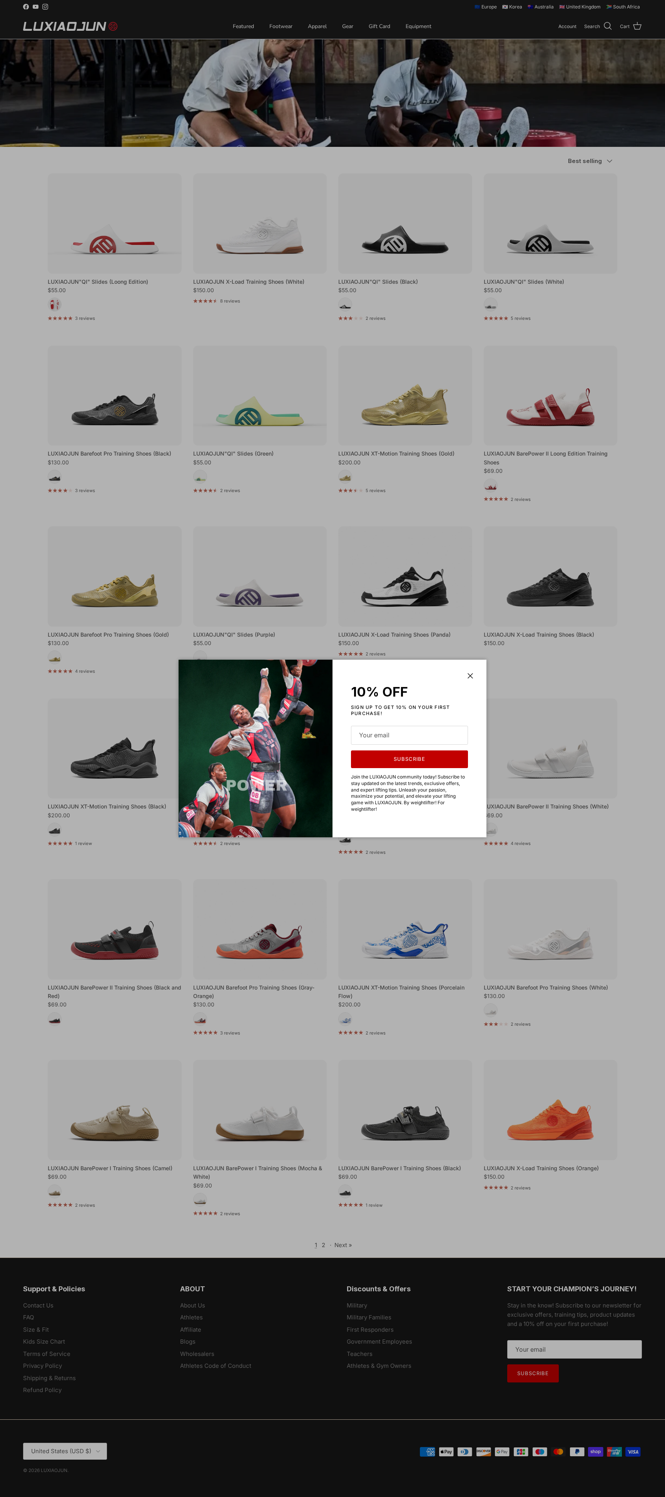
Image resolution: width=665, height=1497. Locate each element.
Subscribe (409, 759)
